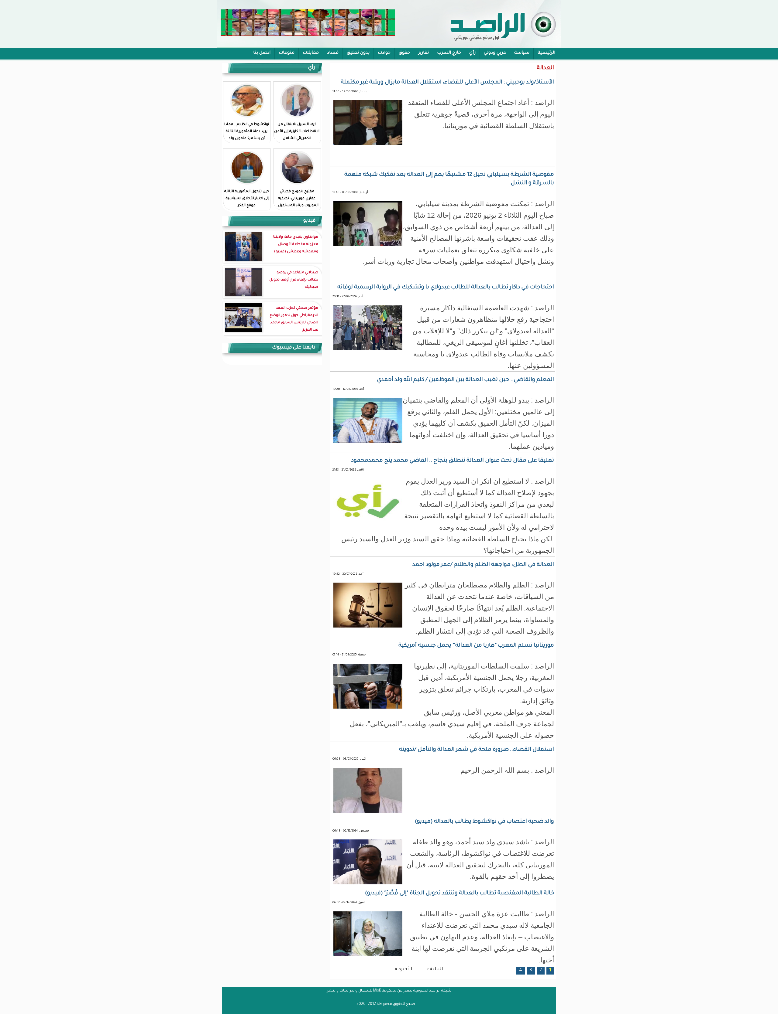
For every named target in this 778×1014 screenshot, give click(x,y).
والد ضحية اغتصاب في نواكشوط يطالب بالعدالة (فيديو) (484, 822)
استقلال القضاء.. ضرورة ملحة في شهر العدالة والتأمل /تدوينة (476, 750)
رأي (472, 53)
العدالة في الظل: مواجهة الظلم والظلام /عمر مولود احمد (483, 565)
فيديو (309, 220)
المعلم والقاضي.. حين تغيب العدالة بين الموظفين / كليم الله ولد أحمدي (465, 380)
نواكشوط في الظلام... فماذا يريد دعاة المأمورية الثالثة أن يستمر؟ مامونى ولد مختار (246, 135)
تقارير (423, 53)
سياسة (521, 53)
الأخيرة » (403, 969)
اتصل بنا (261, 53)
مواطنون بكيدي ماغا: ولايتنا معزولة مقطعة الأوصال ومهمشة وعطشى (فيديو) (295, 244)
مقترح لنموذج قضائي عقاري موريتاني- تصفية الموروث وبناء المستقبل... (296, 199)
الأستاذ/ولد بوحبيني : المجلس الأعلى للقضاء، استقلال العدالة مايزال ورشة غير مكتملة (447, 83)
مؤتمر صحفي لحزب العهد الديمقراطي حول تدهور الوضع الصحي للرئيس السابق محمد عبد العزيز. (294, 319)
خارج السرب (449, 53)
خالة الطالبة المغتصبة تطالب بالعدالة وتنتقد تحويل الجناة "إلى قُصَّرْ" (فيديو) (459, 893)
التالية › (435, 969)
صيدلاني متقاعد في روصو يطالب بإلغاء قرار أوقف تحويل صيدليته (293, 280)
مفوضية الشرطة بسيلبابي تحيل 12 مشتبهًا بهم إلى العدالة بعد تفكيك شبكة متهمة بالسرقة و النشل (449, 179)
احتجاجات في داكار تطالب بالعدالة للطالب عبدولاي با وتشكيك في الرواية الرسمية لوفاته (445, 287)
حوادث (384, 53)
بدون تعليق (358, 53)
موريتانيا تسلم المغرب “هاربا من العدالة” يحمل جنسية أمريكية (476, 646)
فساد (333, 53)
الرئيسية (546, 53)
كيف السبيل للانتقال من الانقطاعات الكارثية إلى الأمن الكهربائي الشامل (296, 132)
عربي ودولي (495, 53)
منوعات (286, 53)
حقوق (404, 53)
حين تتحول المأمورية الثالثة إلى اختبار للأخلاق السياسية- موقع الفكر (246, 199)
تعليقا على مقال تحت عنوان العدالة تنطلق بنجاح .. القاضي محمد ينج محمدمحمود (452, 461)
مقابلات (311, 53)
